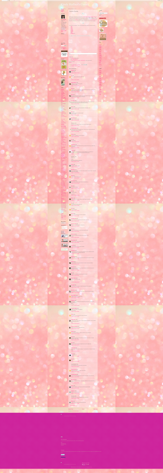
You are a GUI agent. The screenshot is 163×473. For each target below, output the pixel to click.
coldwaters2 (73, 300)
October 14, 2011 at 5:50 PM (75, 361)
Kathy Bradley (100, 84)
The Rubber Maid (73, 218)
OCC (62, 165)
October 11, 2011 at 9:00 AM (75, 136)
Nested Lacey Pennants (93, 19)
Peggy (72, 175)
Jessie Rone (100, 53)
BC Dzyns (62, 101)
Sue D (72, 208)
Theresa (72, 385)
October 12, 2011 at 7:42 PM (75, 316)
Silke (71, 26)
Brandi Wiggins (100, 72)
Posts (63, 226)
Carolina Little (73, 347)
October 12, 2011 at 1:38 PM (75, 311)
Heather (72, 31)
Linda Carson (73, 256)
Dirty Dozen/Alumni (64, 116)
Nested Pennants (83, 60)
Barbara (72, 164)
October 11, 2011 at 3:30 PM (75, 253)
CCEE (62, 107)
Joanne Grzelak (100, 55)
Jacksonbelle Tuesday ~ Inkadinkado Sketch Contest (64, 137)
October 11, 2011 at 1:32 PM (75, 231)
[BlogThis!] (84, 64)
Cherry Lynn (63, 108)
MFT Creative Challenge (63, 153)
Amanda (72, 150)
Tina (71, 75)
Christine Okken (71, 39)
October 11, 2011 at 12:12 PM (75, 195)
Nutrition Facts (71, 464)
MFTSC (62, 161)
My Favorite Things (63, 164)
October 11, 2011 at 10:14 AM (75, 166)
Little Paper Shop (63, 144)
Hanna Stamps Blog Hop (63, 133)
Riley (62, 179)
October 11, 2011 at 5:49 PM (75, 275)
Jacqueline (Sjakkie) (74, 308)
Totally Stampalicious (63, 209)
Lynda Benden (100, 60)
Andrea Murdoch (100, 44)
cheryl (72, 88)
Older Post (95, 409)
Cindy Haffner (75, 64)
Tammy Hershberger (74, 326)
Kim (71, 139)
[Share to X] (85, 64)
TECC (62, 200)
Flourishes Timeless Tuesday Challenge (88, 16)
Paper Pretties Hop (63, 172)
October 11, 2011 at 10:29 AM (75, 172)
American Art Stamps (63, 96)
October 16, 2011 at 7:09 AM (75, 371)
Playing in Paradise (63, 178)
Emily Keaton (73, 180)
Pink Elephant (63, 177)
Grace (72, 342)
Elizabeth (72, 261)
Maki (71, 32)
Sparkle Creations (63, 192)
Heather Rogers (73, 319)
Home (83, 409)
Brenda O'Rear (100, 74)
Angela (100, 45)
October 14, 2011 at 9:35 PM (75, 366)
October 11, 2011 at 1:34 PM (75, 237)
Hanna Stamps (63, 131)
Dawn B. (72, 106)
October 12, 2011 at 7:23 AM (75, 287)
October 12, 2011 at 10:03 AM (75, 297)
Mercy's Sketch (63, 149)
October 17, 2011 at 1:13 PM (75, 393)
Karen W (72, 213)
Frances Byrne (100, 51)
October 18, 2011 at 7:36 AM (75, 398)
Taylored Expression (62, 198)
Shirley (72, 401)
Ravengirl (72, 245)
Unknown (72, 134)
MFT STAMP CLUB (64, 157)
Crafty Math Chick (73, 374)
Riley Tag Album (63, 185)
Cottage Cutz (63, 111)
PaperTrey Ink (63, 174)
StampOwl (72, 70)
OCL (61, 166)
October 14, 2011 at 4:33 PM (75, 356)
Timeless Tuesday (63, 207)
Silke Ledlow (73, 379)
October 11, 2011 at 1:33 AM (75, 85)
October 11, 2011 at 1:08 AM (75, 79)
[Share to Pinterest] (86, 64)
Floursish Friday (63, 122)
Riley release (63, 183)
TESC (62, 201)
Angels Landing (63, 97)
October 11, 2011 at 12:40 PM (75, 200)
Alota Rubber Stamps (63, 94)
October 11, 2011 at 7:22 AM (75, 125)
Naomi (72, 94)
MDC (62, 148)
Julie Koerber (73, 144)
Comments (63, 228)
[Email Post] (81, 64)
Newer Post (70, 409)
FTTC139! (95, 16)
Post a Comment (72, 405)
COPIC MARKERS (75, 59)
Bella (61, 102)
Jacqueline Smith (73, 223)
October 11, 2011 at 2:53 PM (75, 247)
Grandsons (62, 130)
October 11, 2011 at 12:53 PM (75, 205)
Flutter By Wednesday (62, 124)
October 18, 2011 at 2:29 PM (75, 403)
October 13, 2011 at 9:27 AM (75, 328)
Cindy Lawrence (71, 41)
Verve (62, 214)
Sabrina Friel (100, 87)
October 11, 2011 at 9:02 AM (75, 141)
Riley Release (63, 184)
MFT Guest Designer (62, 155)
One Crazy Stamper (62, 168)
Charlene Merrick (100, 76)
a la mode (62, 92)
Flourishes (76, 19)
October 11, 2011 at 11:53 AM (75, 188)
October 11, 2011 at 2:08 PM (75, 242)
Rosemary (72, 33)
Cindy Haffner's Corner (75, 4)
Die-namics (62, 115)
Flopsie (62, 120)
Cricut (62, 114)
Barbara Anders (71, 37)
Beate (72, 27)
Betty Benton (73, 169)
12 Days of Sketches (62, 89)
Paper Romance (63, 173)
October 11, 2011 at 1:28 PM (75, 226)
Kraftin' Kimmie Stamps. (63, 140)
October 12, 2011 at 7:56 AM (75, 292)
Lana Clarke (73, 100)
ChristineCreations (74, 128)
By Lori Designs (63, 103)
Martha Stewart (63, 147)
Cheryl (72, 336)
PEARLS (72, 60)
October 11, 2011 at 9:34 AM (75, 161)
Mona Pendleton (73, 295)
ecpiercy (72, 314)
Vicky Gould (100, 94)
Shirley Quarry (100, 89)
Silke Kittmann (100, 64)
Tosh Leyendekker (100, 92)
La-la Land (62, 141)
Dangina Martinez (73, 82)
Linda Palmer (73, 250)
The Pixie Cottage (63, 206)
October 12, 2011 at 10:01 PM (75, 323)
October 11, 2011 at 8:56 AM (75, 131)
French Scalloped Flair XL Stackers (63, 126)
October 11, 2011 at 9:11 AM (75, 147)
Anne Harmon (100, 70)
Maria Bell (100, 62)
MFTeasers (62, 160)
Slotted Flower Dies (64, 190)
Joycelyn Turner (100, 57)
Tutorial (62, 213)
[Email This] (83, 64)
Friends (62, 129)
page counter (63, 458)
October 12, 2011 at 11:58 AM (75, 305)
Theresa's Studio (73, 369)
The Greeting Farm (63, 205)
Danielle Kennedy (71, 43)
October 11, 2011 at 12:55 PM (75, 210)
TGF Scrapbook (63, 202)
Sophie (62, 191)
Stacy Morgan (71, 50)
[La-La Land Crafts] (103, 26)
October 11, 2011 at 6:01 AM (75, 120)
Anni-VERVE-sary (63, 98)
